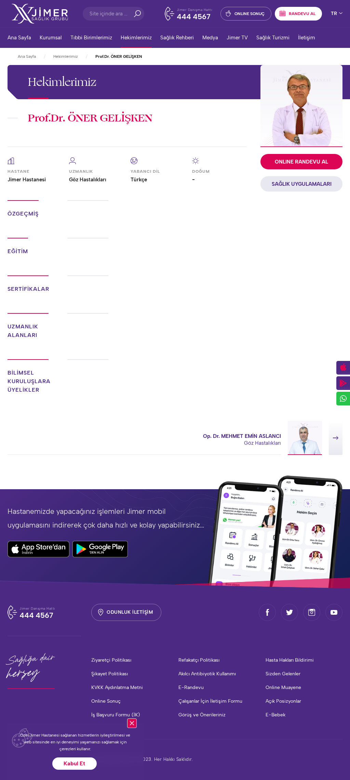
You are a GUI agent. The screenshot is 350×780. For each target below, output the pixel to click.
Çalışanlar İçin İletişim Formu (210, 701)
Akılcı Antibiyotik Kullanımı (207, 674)
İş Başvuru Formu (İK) (115, 715)
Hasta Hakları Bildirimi (290, 660)
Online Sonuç (106, 701)
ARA (137, 14)
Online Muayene (283, 687)
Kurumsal (51, 38)
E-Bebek (275, 715)
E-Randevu (191, 687)
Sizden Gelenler (283, 674)
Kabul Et (74, 763)
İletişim (306, 38)
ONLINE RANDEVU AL (301, 162)
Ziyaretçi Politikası (111, 660)
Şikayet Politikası (109, 674)
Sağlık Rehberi (177, 38)
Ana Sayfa (19, 38)
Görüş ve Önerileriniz (202, 715)
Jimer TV (237, 38)
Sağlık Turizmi (273, 38)
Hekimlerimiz (136, 38)
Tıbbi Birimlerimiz (91, 38)
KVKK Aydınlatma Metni (117, 687)
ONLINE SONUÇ (249, 13)
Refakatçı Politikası (198, 660)
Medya (210, 38)
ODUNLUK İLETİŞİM (130, 612)
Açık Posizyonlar (283, 701)
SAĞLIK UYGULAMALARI (302, 184)
